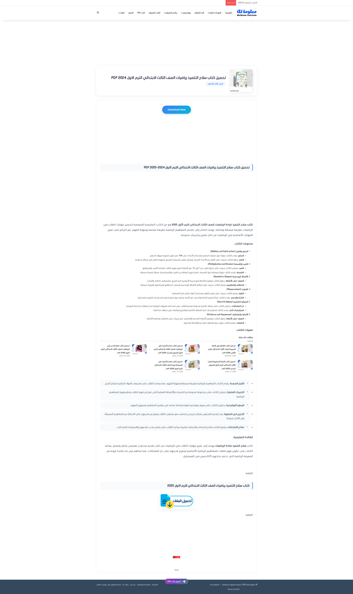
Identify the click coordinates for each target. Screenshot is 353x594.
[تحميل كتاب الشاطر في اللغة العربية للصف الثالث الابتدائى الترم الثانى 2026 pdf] (245, 349)
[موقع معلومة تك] (246, 13)
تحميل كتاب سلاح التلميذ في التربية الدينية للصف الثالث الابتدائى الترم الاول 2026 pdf (168, 365)
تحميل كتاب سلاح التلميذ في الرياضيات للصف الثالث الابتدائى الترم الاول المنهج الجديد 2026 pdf (168, 349)
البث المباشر (199, 13)
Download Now (176, 109)
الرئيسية (228, 13)
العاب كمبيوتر (154, 13)
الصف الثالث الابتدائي (215, 84)
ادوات (122, 13)
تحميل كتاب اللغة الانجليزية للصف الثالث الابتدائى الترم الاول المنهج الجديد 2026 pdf (222, 365)
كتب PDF (141, 13)
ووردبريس (187, 13)
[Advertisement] (176, 42)
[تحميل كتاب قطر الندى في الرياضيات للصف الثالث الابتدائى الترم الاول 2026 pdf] (139, 349)
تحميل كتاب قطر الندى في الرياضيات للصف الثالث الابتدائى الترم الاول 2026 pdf (115, 349)
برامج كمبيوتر (171, 13)
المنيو (131, 13)
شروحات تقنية (215, 13)
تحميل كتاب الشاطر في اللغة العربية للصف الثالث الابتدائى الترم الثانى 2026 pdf (222, 349)
